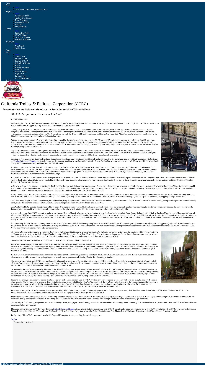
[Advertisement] (85, 341)
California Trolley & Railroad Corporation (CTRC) (29, 364)
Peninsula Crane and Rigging (25, 161)
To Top (14, 319)
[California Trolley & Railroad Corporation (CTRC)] (13, 100)
